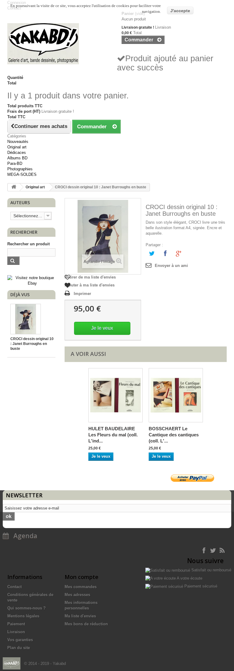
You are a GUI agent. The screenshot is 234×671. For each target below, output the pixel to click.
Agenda (23, 535)
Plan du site (18, 647)
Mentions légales (23, 616)
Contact (14, 586)
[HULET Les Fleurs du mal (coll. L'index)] (115, 395)
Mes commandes (81, 586)
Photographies (20, 169)
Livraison (16, 632)
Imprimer (82, 293)
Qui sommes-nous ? (26, 608)
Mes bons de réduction (86, 624)
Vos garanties (20, 639)
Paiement (16, 624)
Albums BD (17, 158)
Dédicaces (16, 152)
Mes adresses (77, 594)
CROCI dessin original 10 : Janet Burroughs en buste (32, 344)
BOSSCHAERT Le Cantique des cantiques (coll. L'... (174, 434)
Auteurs (20, 202)
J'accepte (180, 10)
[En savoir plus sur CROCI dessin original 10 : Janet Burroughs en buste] (25, 319)
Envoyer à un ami (171, 265)
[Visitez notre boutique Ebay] (32, 280)
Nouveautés (17, 141)
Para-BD (14, 163)
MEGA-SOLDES (22, 174)
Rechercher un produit (28, 244)
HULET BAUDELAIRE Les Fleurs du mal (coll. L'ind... (113, 434)
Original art (17, 147)
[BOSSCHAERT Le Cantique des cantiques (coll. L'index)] (176, 395)
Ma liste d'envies (80, 616)
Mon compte (81, 576)
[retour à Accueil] (14, 187)
